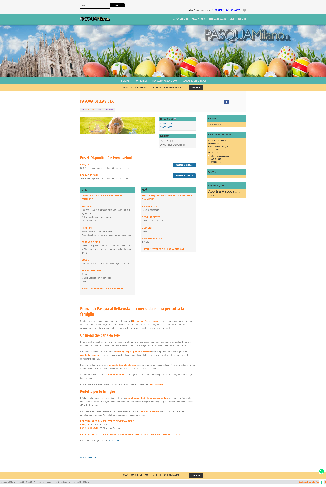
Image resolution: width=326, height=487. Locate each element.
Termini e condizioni (88, 457)
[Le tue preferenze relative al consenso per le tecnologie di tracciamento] (321, 482)
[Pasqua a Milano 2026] (95, 19)
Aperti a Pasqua (221, 191)
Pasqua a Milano (180, 19)
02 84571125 (166, 124)
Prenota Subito (199, 19)
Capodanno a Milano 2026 (194, 80)
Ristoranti (126, 80)
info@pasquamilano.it (200, 10)
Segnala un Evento (217, 19)
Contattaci (196, 87)
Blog (232, 19)
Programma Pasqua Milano (165, 80)
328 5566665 (166, 127)
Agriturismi (141, 80)
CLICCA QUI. (114, 440)
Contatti (242, 19)
